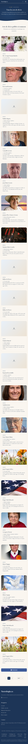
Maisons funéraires (5, 710)
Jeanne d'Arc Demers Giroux (10, 215)
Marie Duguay (6, 564)
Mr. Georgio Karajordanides (10, 56)
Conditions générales (4, 735)
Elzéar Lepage (6, 595)
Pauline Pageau (6, 118)
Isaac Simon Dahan (7, 437)
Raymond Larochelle (8, 373)
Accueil (10, 7)
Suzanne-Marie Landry (9, 247)
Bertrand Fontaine (7, 86)
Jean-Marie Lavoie (7, 183)
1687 (19, 678)
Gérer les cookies (20, 735)
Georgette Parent (7, 532)
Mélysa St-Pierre (7, 279)
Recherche (3, 712)
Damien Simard (7, 340)
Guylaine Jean (6, 405)
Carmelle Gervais (7, 151)
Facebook (15, 670)
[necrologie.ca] (4, 1)
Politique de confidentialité (12, 735)
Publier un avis (4, 708)
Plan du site (25, 735)
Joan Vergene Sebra (8, 469)
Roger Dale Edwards (8, 500)
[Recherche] (23, 2)
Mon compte (4, 715)
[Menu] (25, 1)
